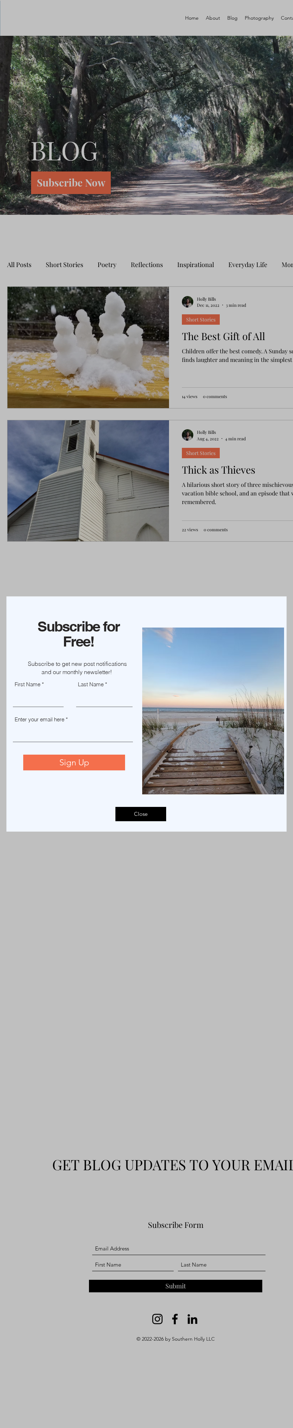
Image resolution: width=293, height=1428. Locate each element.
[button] (140, 814)
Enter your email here (39, 719)
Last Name (91, 684)
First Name (27, 684)
